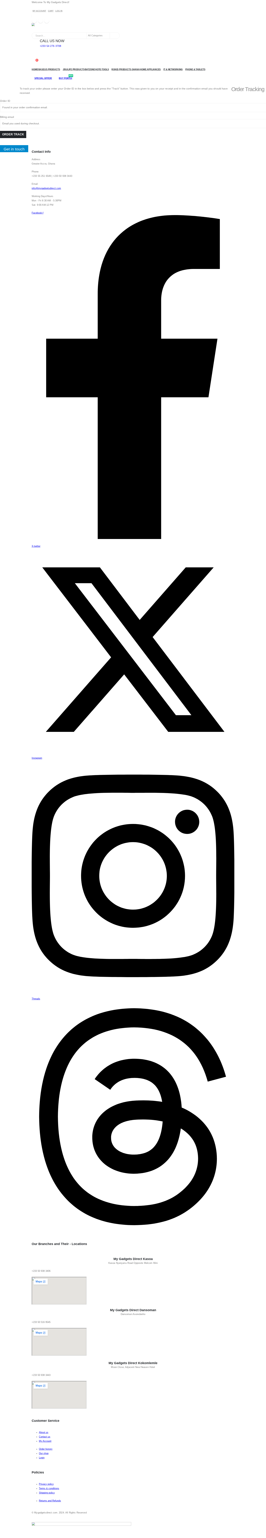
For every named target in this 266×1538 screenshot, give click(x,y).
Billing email (7, 116)
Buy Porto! (66, 78)
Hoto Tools (102, 69)
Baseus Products (49, 69)
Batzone (90, 69)
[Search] (114, 36)
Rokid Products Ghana (125, 69)
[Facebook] (34, 20)
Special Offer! (43, 78)
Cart (51, 11)
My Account (39, 11)
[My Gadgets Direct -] (42, 27)
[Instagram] (46, 20)
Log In (58, 11)
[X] (40, 20)
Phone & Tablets (195, 69)
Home (35, 69)
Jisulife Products (74, 69)
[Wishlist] (34, 57)
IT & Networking (173, 69)
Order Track (13, 134)
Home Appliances (150, 69)
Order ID (5, 100)
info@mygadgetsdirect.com (46, 188)
